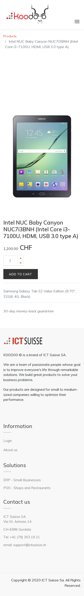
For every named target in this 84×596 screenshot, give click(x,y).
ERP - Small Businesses (22, 480)
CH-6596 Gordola (17, 529)
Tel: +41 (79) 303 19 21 (21, 537)
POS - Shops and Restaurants (27, 488)
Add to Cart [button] (20, 274)
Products (10, 36)
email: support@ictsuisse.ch (24, 545)
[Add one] (20, 258)
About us (10, 450)
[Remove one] (20, 263)
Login (7, 441)
